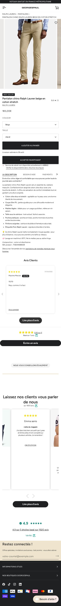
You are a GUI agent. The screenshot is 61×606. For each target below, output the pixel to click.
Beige (7, 125)
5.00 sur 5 (38, 333)
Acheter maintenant (30, 160)
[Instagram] (14, 584)
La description (9, 175)
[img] (14, 272)
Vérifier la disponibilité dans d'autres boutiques (25, 168)
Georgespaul (10, 600)
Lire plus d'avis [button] (31, 320)
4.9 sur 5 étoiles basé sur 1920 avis (30, 529)
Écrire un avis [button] (30, 343)
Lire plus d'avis (31, 504)
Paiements (47, 175)
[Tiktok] (9, 584)
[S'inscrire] (56, 556)
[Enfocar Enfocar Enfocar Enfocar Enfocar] (30, 54)
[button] (55, 100)
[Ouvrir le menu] (6, 7)
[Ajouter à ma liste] (56, 23)
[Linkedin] (20, 584)
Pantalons (23, 14)
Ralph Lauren (9, 14)
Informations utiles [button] (12, 567)
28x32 (7, 137)
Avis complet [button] (14, 310)
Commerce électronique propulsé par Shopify (25, 603)
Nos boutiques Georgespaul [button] (16, 575)
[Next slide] (58, 294)
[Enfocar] (10, 83)
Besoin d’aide (29, 175)
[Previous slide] (2, 294)
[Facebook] (3, 584)
